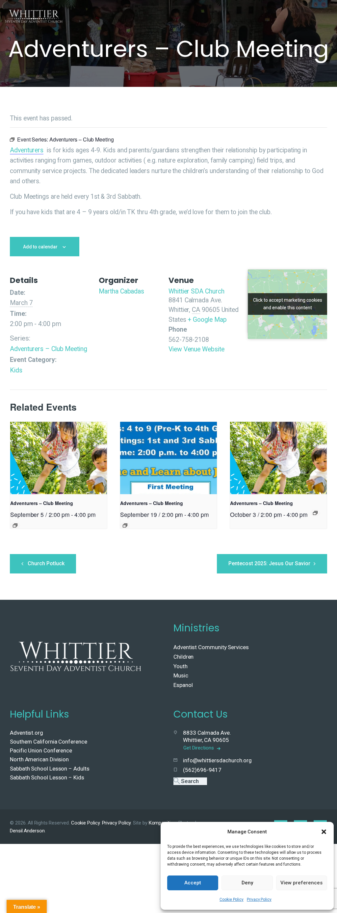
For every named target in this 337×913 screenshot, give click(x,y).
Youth (180, 666)
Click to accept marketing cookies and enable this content (287, 303)
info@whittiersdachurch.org (217, 760)
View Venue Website (196, 349)
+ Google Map (207, 319)
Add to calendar (40, 246)
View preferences (301, 883)
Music (180, 675)
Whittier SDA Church (196, 291)
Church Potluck (46, 563)
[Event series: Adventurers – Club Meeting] (15, 525)
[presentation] (58, 458)
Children (183, 656)
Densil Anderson (27, 831)
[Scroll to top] (317, 897)
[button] (324, 831)
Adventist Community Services (211, 647)
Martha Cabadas (121, 291)
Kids (16, 370)
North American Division (39, 759)
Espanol (183, 685)
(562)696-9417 (202, 770)
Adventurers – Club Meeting (48, 349)
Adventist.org (26, 732)
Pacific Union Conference (41, 750)
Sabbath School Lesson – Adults (50, 768)
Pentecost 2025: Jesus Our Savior (269, 563)
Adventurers (26, 150)
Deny (247, 883)
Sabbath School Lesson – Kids (47, 777)
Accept (192, 883)
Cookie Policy (232, 899)
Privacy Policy (259, 899)
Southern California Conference (48, 741)
